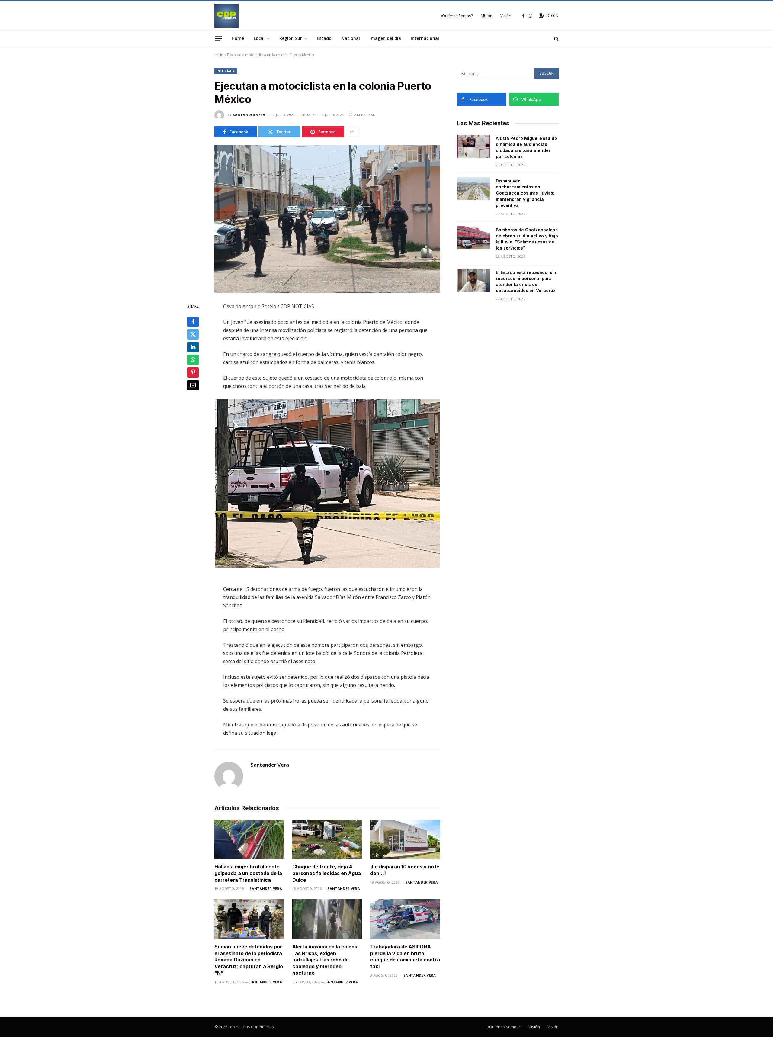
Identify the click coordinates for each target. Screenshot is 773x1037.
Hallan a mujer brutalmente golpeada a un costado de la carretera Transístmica (248, 873)
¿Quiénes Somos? (457, 15)
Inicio (218, 54)
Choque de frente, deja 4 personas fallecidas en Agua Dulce (326, 873)
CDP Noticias (262, 1026)
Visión (505, 15)
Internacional (425, 38)
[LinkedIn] (193, 347)
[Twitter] (193, 334)
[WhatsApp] (193, 360)
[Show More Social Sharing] (352, 131)
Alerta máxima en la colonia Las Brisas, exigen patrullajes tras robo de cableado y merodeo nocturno (325, 960)
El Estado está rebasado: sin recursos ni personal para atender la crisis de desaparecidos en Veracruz (526, 281)
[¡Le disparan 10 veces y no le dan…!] (405, 839)
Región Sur (290, 38)
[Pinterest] (193, 372)
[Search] (556, 38)
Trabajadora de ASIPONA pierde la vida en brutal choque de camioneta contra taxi (405, 956)
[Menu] (218, 38)
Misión (486, 15)
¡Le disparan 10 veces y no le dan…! (404, 870)
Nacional (350, 38)
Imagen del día (385, 38)
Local (259, 38)
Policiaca (226, 71)
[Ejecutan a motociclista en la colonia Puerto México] (327, 219)
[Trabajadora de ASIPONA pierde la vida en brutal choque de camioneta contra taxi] (405, 919)
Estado (324, 38)
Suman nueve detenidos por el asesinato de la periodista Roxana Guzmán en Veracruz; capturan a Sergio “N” (248, 960)
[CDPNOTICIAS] (226, 16)
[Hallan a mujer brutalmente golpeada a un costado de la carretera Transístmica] (249, 839)
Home (238, 38)
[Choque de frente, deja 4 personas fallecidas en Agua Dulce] (327, 839)
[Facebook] (193, 322)
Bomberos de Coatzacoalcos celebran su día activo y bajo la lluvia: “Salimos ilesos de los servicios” (527, 238)
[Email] (193, 385)
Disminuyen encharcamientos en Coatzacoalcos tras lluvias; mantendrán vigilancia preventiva (525, 193)
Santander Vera (249, 114)
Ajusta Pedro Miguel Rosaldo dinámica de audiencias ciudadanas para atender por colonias (526, 147)
